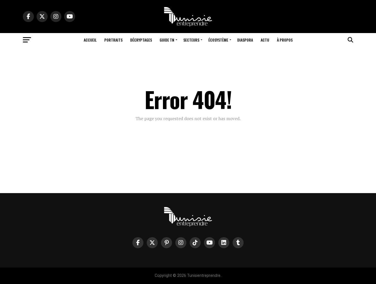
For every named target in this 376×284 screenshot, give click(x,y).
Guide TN (167, 40)
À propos (285, 40)
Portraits (113, 40)
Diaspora (245, 40)
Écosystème (218, 40)
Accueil (90, 40)
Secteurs (191, 40)
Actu (265, 40)
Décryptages (141, 40)
